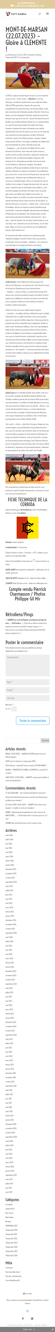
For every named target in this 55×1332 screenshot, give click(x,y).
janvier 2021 (10, 1120)
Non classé (9, 1213)
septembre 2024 (11, 933)
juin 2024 (9, 945)
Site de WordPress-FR (13, 1280)
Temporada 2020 (12, 1230)
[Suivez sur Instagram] (32, 1318)
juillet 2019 (9, 1183)
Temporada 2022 (11, 1238)
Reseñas (38, 55)
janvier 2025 (10, 916)
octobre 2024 (10, 928)
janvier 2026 (10, 865)
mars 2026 (9, 856)
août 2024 (9, 937)
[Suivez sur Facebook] (23, 1318)
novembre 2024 (11, 924)
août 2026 (9, 835)
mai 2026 (9, 848)
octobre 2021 (10, 1081)
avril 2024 (9, 954)
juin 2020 (9, 1149)
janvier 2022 (10, 1069)
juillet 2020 (9, 1145)
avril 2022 (9, 1056)
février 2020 (10, 1166)
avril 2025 (9, 903)
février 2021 (9, 1115)
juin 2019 (9, 1188)
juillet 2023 (9, 992)
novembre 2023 (11, 975)
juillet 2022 (9, 1043)
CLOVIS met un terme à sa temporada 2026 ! (21, 761)
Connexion (9, 1267)
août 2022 (9, 1039)
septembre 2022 (11, 1035)
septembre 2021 (11, 1086)
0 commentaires (24, 57)
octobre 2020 (10, 1132)
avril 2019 (9, 1192)
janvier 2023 (10, 1018)
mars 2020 (9, 1162)
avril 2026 (9, 852)
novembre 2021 (11, 1077)
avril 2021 (9, 1107)
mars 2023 (9, 1009)
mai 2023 (9, 1001)
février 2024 (10, 962)
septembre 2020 (11, 1137)
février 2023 (10, 1013)
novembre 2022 (11, 1026)
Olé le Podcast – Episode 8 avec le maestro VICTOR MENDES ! (26, 765)
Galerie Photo (10, 1209)
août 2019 (9, 1179)
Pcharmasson (12, 55)
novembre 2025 (11, 873)
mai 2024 (9, 950)
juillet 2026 (9, 839)
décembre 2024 (11, 920)
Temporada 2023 (11, 57)
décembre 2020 (11, 1124)
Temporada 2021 (11, 1234)
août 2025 (9, 886)
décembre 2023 (11, 971)
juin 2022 (9, 1047)
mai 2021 (9, 1103)
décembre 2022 (11, 1022)
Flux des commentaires (13, 1276)
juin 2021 (9, 1098)
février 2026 (10, 861)
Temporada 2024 (11, 1247)
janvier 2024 (10, 967)
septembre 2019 (11, 1175)
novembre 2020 (11, 1128)
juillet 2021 (9, 1094)
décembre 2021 (11, 1073)
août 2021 (9, 1090)
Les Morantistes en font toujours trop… (28, 823)
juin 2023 (9, 996)
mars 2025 (9, 907)
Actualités (31, 55)
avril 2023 (9, 1005)
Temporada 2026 (11, 1255)
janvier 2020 (10, 1171)
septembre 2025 (11, 882)
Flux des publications (13, 1272)
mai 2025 (9, 899)
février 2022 (10, 1064)
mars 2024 (9, 958)
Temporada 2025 (12, 1251)
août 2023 (9, 988)
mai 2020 (9, 1154)
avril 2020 (9, 1158)
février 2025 (10, 911)
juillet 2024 (9, 941)
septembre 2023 (11, 984)
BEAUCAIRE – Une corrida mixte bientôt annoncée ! (28, 793)
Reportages (9, 1217)
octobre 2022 (10, 1030)
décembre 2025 (11, 869)
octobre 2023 (10, 979)
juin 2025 (9, 894)
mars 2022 (9, 1060)
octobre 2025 (10, 877)
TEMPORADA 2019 (12, 1225)
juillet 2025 (9, 890)
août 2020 (9, 1141)
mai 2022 (9, 1052)
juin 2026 (9, 844)
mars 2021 (9, 1111)
